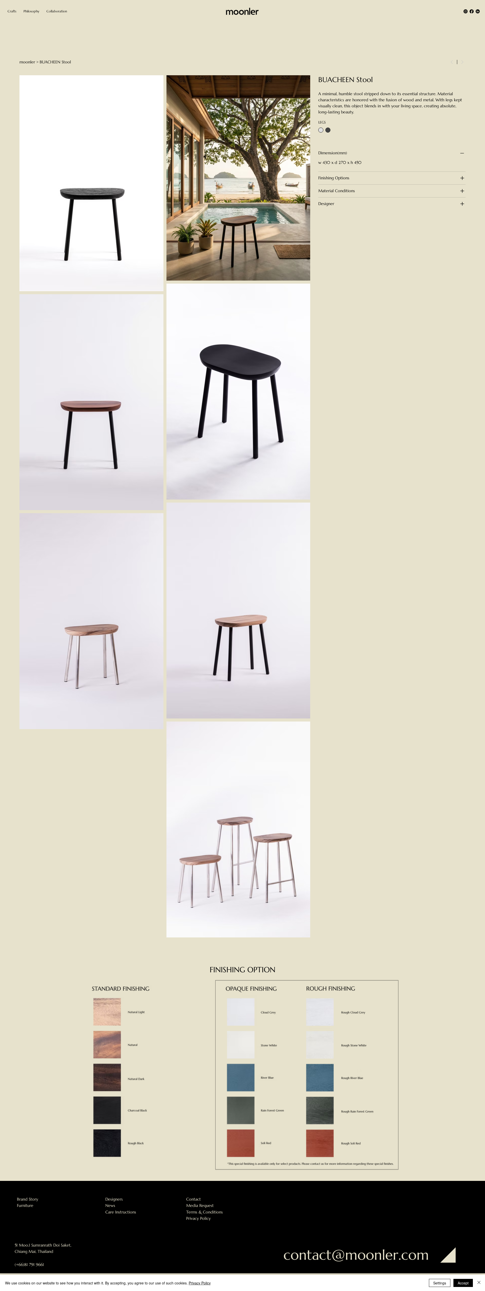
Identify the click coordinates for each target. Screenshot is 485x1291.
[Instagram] (466, 11)
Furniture (25, 1205)
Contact (193, 1199)
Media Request (200, 1205)
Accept (463, 1282)
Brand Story (27, 1199)
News (110, 1205)
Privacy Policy (198, 1218)
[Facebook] (472, 11)
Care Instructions (120, 1211)
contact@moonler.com (356, 1254)
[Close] (479, 1283)
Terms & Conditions (204, 1211)
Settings (439, 1282)
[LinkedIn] (478, 11)
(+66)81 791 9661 (29, 1264)
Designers (114, 1199)
